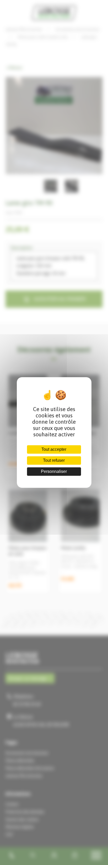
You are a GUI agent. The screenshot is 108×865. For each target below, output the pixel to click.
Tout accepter (53, 449)
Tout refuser (54, 460)
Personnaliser (54, 471)
